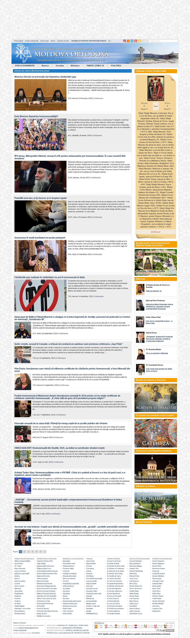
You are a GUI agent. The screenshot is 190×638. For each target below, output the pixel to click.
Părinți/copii (90, 598)
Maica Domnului (19, 568)
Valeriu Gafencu (134, 608)
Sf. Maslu (17, 603)
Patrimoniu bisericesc (70, 603)
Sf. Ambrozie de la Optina (115, 571)
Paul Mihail (133, 606)
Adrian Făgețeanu (158, 563)
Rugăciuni (17, 596)
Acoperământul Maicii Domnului (47, 571)
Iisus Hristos (18, 563)
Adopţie (88, 611)
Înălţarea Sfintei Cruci (44, 568)
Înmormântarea (19, 611)
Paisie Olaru (156, 593)
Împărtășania (18, 593)
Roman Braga (134, 596)
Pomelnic (17, 598)
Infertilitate (89, 608)
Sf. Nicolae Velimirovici (114, 591)
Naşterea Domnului (43, 576)
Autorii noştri (44, 41)
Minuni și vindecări (69, 578)
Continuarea (98, 98)
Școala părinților (91, 601)
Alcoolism (66, 598)
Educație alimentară (69, 576)
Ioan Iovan (155, 606)
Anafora (17, 576)
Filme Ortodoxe (68, 611)
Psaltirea (17, 601)
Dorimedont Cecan (135, 613)
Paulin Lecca (133, 603)
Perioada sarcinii (91, 588)
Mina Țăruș (133, 583)
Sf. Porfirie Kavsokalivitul (115, 608)
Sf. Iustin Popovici (113, 598)
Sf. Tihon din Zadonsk (114, 581)
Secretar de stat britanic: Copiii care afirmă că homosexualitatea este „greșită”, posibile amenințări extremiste (71, 527)
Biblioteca (75, 66)
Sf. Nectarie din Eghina (114, 606)
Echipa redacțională (31, 41)
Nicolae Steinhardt (158, 601)
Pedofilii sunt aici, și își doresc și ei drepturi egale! (40, 198)
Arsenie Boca (156, 566)
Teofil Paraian (156, 598)
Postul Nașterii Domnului (45, 603)
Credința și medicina (70, 573)
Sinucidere (66, 591)
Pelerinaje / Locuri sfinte (22, 608)
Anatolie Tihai (133, 568)
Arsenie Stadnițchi (135, 561)
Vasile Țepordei (134, 611)
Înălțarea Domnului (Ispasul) (46, 593)
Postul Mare (41, 606)
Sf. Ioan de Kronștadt (114, 596)
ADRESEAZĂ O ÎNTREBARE (72, 628)
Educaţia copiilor (91, 591)
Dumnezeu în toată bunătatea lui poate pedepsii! (39, 238)
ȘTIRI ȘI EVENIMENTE (25, 66)
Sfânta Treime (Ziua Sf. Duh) (46, 598)
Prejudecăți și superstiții (71, 583)
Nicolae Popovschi (135, 586)
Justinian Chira (157, 608)
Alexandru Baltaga (135, 566)
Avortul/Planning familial (94, 578)
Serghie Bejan (134, 591)
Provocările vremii (69, 563)
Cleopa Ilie (155, 571)
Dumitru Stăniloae (158, 576)
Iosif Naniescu (134, 581)
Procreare (89, 586)
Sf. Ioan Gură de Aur (114, 561)
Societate (60, 66)
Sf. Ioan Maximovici (113, 593)
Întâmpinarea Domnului (44, 583)
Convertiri (66, 571)
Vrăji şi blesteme (68, 586)
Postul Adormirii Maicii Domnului (47, 611)
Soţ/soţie (89, 596)
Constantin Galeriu (158, 573)
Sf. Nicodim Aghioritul (114, 588)
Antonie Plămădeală (136, 571)
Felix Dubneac (134, 598)
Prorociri (66, 581)
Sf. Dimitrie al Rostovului (115, 586)
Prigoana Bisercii (68, 566)
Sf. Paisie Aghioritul (113, 611)
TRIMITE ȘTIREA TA (95, 66)
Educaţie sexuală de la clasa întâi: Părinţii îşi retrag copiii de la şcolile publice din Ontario (60, 423)
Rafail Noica (156, 611)
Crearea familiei (91, 581)
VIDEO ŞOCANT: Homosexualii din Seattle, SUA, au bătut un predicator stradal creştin (59, 448)
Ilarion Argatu (156, 586)
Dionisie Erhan (134, 576)
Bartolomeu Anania (158, 568)
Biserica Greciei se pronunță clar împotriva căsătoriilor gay (45, 77)
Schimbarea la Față (43, 601)
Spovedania (18, 591)
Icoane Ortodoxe (20, 571)
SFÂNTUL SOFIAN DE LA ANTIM (77, 630)
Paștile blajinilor (19, 606)
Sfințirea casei (91, 603)
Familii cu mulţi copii (92, 606)
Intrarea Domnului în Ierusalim (47, 588)
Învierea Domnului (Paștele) (46, 591)
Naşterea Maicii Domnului (45, 566)
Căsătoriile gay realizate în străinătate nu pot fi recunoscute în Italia (49, 277)
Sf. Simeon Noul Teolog (115, 573)
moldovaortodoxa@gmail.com (28, 628)
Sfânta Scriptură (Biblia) (22, 561)
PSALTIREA (116, 66)
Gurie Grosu (133, 578)
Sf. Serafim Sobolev (113, 613)
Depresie (89, 573)
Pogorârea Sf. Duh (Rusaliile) (46, 596)
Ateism (65, 596)
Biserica (45, 66)
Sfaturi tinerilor (91, 563)
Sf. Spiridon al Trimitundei (115, 568)
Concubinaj (90, 568)
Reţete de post (42, 613)
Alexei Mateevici (134, 563)
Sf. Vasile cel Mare (113, 563)
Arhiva (53, 41)
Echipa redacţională (19, 630)
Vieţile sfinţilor (41, 563)
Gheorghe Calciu (158, 581)
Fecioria (89, 566)
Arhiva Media (67, 613)
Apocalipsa (66, 561)
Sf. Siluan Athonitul (113, 601)
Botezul (16, 578)
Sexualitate (66, 588)
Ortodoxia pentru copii (93, 593)
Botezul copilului (19, 581)
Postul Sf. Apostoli (43, 608)
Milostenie (17, 588)
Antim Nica (133, 573)
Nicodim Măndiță (157, 603)
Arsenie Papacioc (158, 561)
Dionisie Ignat (156, 578)
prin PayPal (36, 633)
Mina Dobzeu (133, 601)
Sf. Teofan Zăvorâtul (114, 578)
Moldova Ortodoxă (19, 623)
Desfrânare (90, 576)
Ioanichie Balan (157, 583)
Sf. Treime (17, 566)
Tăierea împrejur (42, 578)
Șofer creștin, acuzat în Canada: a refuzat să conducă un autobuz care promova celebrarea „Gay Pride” (68, 344)
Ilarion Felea (156, 588)
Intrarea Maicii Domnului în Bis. (47, 573)
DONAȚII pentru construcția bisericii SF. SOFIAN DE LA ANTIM (68, 633)
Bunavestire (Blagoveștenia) (46, 586)
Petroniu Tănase (157, 596)
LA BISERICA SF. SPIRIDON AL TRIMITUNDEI (72, 625)
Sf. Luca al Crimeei (113, 603)
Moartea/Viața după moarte (72, 601)
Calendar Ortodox (63, 41)
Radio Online (67, 608)
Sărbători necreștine (43, 616)
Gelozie (88, 571)
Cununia (17, 583)
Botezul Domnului (42, 581)
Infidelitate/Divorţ (91, 613)
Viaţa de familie (91, 583)
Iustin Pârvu (156, 591)
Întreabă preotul (19, 613)
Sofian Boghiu (134, 593)
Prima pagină (18, 41)
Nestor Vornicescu (135, 588)
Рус (109, 41)
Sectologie (66, 593)
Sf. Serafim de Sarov (114, 576)
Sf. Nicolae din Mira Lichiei (115, 566)
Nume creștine (19, 586)
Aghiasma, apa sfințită (21, 573)
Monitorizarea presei (40, 71)
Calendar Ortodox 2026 (45, 561)
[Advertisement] (85, 19)
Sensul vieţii (90, 561)
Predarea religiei (68, 568)
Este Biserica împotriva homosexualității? (36, 116)
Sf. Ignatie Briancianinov (115, 583)
